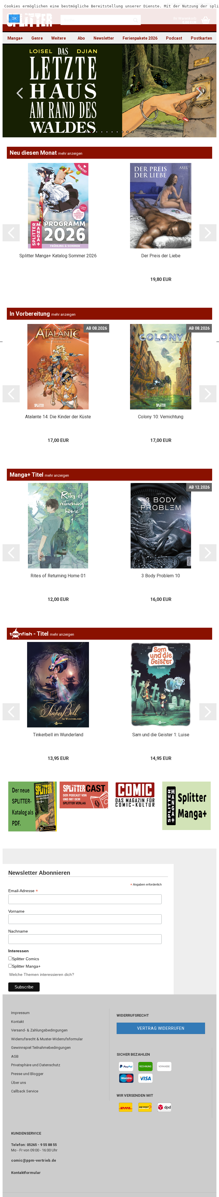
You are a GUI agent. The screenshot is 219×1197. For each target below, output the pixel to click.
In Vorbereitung (43, 313)
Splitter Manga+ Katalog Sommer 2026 (58, 255)
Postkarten (201, 38)
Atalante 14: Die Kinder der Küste (58, 416)
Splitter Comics (25, 959)
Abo (81, 38)
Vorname (16, 911)
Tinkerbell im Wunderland (58, 734)
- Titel (53, 633)
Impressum (20, 1013)
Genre (37, 38)
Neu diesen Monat (46, 152)
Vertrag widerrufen (160, 1028)
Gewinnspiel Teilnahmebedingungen (41, 1047)
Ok (14, 19)
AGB (15, 1056)
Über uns (18, 1082)
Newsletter (104, 38)
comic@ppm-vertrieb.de (33, 1160)
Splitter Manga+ (26, 966)
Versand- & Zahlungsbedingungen (39, 1030)
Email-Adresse (23, 891)
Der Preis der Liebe (161, 255)
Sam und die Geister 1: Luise (160, 734)
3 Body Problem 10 (160, 575)
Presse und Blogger (27, 1074)
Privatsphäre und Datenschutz (35, 1065)
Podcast (174, 38)
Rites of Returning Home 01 (58, 575)
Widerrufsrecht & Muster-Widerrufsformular (47, 1039)
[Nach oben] (203, 1188)
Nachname (18, 931)
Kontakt (17, 1021)
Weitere (58, 38)
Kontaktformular (26, 1173)
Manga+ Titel (39, 474)
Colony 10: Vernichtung (160, 416)
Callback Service (24, 1091)
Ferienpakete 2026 (140, 38)
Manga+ (15, 38)
